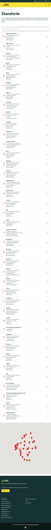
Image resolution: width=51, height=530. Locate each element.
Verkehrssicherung (5, 503)
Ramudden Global (39, 1)
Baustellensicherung (6, 505)
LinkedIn (48, 1)
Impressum (28, 503)
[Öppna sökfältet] (46, 5)
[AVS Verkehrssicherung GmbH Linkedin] (25, 528)
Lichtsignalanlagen (5, 507)
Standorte (5, 490)
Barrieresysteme (5, 515)
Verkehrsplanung (5, 501)
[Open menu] (49, 5)
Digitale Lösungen (5, 511)
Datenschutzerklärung (31, 499)
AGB (27, 501)
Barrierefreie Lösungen (6, 517)
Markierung (4, 509)
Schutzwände (4, 513)
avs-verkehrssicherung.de (7, 9)
